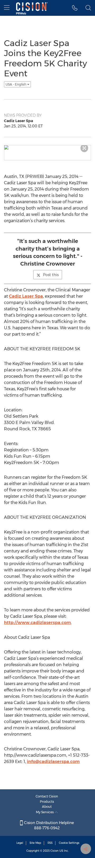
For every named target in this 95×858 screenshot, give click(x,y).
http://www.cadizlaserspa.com (37, 622)
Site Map (35, 843)
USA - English (16, 84)
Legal (19, 843)
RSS (50, 843)
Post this (51, 274)
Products (47, 802)
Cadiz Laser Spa (26, 296)
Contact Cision (47, 796)
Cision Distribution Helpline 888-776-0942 (48, 825)
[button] (75, 8)
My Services (45, 812)
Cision (54, 850)
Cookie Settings (69, 843)
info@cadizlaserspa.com (53, 761)
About (47, 807)
